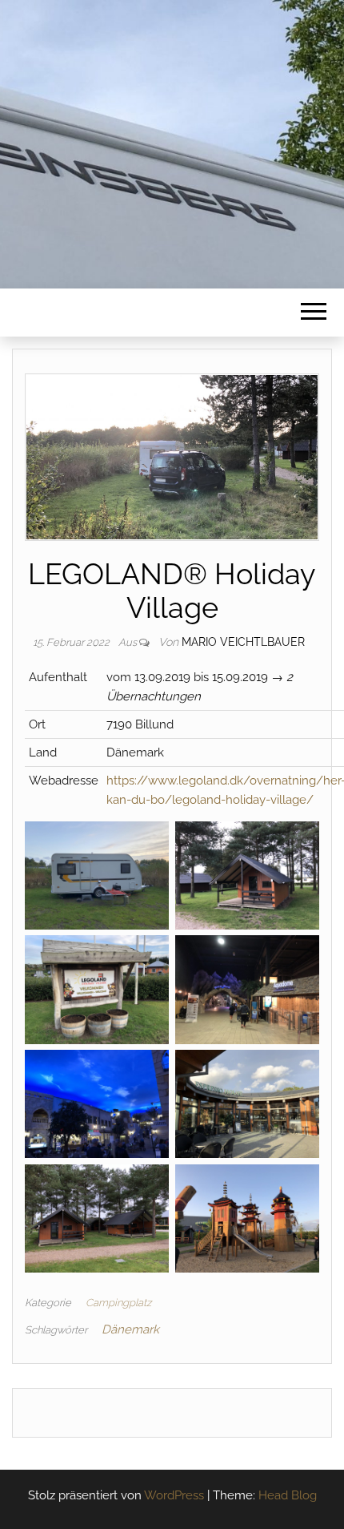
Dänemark (130, 1329)
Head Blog (287, 1495)
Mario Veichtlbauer (243, 641)
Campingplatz (118, 1303)
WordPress (174, 1495)
